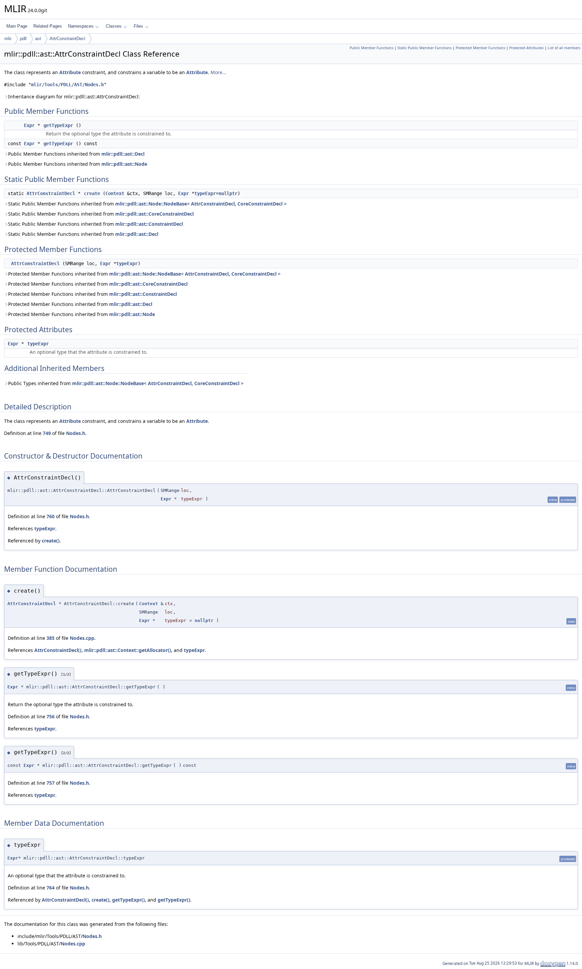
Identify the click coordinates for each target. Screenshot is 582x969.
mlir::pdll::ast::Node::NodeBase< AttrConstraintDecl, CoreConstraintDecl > (201, 203)
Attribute (70, 72)
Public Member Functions (371, 47)
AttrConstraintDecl (67, 38)
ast (38, 38)
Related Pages (47, 26)
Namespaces (81, 26)
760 (50, 516)
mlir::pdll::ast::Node (124, 164)
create (92, 193)
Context (114, 193)
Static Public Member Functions (424, 47)
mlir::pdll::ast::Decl (122, 154)
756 (50, 716)
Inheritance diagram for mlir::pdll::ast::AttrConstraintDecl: (74, 96)
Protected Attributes (526, 47)
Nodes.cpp (82, 638)
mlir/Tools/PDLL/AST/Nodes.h (67, 84)
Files (138, 26)
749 (47, 433)
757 (50, 783)
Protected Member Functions (480, 47)
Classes (114, 26)
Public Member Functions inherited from (76, 154)
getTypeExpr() (128, 900)
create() (51, 540)
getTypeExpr (58, 125)
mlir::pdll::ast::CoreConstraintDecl (154, 214)
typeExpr (205, 193)
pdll (23, 38)
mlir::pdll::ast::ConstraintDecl (149, 224)
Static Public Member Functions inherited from (147, 203)
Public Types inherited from (126, 383)
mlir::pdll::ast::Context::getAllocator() (127, 650)
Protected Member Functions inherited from (144, 274)
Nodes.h (75, 433)
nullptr (228, 193)
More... (218, 72)
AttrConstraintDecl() (58, 650)
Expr (29, 125)
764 (50, 887)
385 (50, 638)
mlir (7, 38)
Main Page (16, 26)
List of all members (564, 47)
